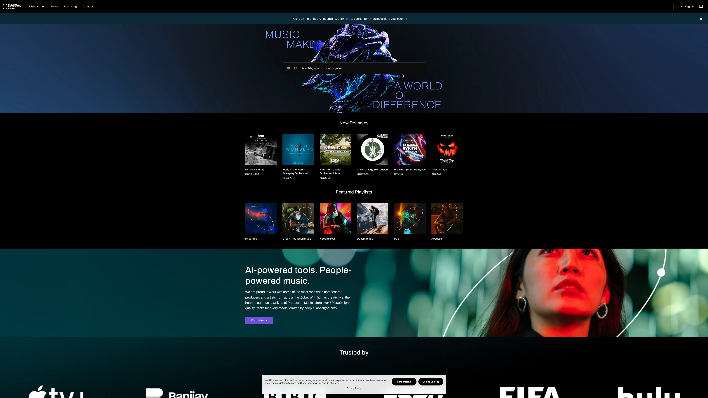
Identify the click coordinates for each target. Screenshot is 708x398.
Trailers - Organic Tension (372, 169)
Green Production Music (296, 238)
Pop (396, 238)
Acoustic (436, 238)
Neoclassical (327, 238)
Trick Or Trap (439, 169)
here (347, 18)
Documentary (365, 238)
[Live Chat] (701, 6)
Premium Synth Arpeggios (410, 169)
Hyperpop (251, 238)
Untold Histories (254, 169)
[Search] (296, 68)
